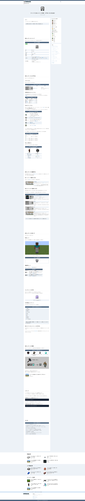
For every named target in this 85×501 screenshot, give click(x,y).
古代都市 (42, 57)
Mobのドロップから (55, 49)
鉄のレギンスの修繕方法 (55, 51)
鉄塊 (32, 267)
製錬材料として (54, 56)
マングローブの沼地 (33, 125)
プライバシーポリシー (35, 497)
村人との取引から (54, 50)
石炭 (37, 271)
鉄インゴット (35, 88)
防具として (54, 55)
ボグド (46, 58)
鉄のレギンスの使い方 (55, 54)
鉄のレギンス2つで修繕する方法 (56, 53)
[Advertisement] (37, 31)
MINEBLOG (41, 500)
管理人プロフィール (35, 496)
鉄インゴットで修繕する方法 (56, 52)
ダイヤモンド (45, 354)
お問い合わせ (34, 498)
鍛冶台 (28, 354)
